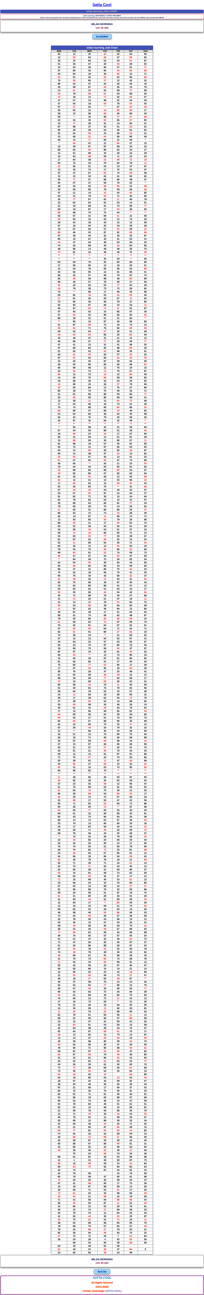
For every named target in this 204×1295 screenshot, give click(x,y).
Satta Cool (102, 4)
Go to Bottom (102, 36)
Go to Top (102, 1271)
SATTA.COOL (102, 1277)
